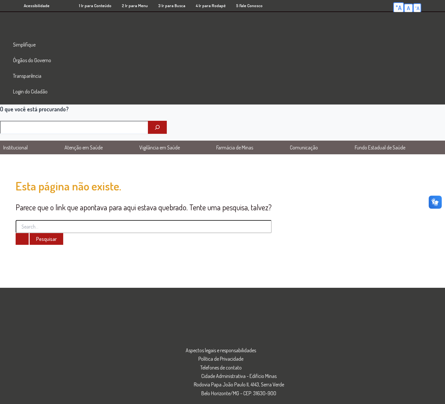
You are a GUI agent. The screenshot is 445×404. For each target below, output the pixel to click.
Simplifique (24, 44)
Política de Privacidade (220, 358)
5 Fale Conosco (249, 5)
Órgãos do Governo (32, 60)
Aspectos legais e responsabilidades (221, 350)
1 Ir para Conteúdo (95, 5)
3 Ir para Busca (171, 5)
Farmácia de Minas (234, 147)
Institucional (15, 147)
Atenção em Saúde (84, 147)
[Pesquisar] (157, 127)
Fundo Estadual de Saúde (380, 147)
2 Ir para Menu (135, 5)
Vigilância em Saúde (159, 147)
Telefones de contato (221, 367)
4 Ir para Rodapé (211, 5)
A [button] (398, 7)
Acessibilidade (37, 5)
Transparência (27, 76)
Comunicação (304, 147)
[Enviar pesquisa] (22, 239)
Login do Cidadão (30, 91)
